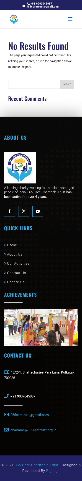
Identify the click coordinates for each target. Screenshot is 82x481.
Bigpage (53, 471)
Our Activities (18, 263)
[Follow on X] (23, 211)
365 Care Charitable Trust (37, 465)
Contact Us (16, 273)
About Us (14, 254)
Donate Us (15, 282)
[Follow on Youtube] (37, 211)
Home (11, 245)
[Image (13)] (41, 345)
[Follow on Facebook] (9, 211)
